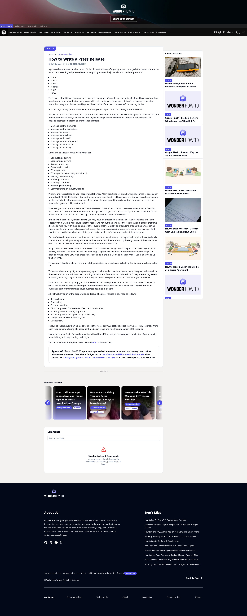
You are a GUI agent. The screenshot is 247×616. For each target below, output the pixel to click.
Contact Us (81, 573)
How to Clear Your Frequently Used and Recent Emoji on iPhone (172, 555)
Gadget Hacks (20, 26)
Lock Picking (148, 32)
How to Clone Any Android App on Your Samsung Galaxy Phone (172, 532)
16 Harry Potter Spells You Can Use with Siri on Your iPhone (170, 536)
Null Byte (43, 26)
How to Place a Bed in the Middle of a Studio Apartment (182, 268)
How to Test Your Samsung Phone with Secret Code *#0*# (170, 550)
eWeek (125, 597)
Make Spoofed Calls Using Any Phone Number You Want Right (171, 559)
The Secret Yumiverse (73, 32)
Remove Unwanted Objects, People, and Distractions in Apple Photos (171, 525)
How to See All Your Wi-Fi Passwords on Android (165, 520)
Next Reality (32, 26)
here (93, 342)
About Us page (61, 535)
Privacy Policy (69, 573)
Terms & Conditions (52, 573)
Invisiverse (91, 32)
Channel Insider (174, 597)
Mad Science (134, 32)
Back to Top (192, 578)
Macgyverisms (105, 32)
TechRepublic (102, 597)
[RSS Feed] (61, 542)
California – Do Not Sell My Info (101, 573)
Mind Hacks (120, 32)
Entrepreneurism (124, 18)
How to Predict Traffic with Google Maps (162, 541)
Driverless (161, 32)
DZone (198, 597)
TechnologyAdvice (74, 597)
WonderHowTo (6, 26)
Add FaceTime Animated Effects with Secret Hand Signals (169, 545)
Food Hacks (43, 32)
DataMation (147, 597)
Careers (126, 573)
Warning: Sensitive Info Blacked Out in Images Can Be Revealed (172, 564)
